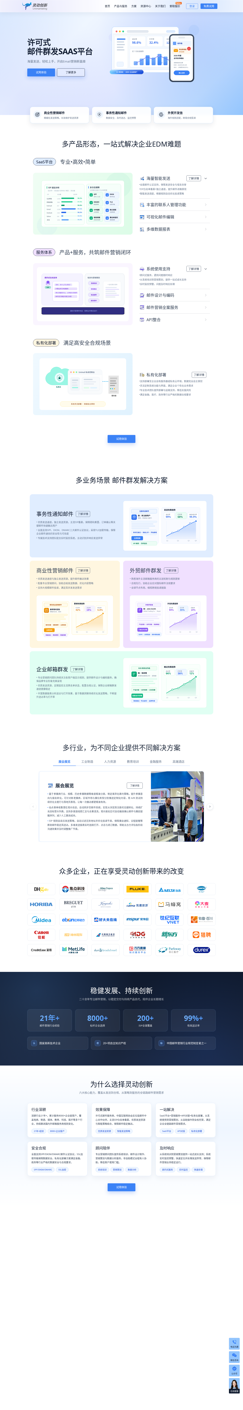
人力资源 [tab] (110, 762)
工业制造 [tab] (87, 762)
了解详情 (193, 178)
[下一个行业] (210, 806)
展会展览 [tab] (64, 762)
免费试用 (209, 6)
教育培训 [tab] (133, 762)
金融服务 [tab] (156, 762)
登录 (192, 6)
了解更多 (71, 72)
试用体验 (41, 72)
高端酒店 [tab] (178, 762)
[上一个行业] (33, 806)
